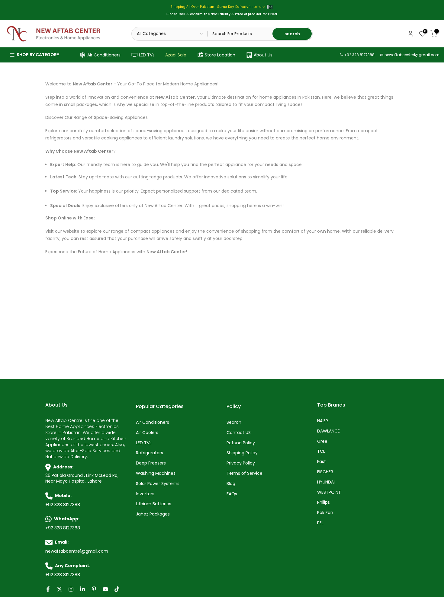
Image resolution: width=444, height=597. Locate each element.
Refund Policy (241, 443)
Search (234, 422)
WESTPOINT (329, 492)
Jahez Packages (153, 514)
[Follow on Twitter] (59, 589)
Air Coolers (147, 433)
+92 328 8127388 (359, 54)
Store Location (220, 55)
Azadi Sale (175, 55)
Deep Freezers (151, 463)
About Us (263, 55)
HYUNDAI (326, 482)
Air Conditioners (104, 55)
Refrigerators (149, 453)
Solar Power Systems (157, 484)
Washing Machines (155, 473)
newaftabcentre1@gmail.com (411, 54)
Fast (321, 462)
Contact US (239, 433)
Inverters (145, 494)
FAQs (232, 494)
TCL (321, 451)
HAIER (322, 421)
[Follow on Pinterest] (94, 589)
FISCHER (325, 472)
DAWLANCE (328, 431)
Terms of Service (244, 473)
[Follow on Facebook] (48, 589)
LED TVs (147, 55)
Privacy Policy (241, 463)
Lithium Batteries (153, 504)
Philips (323, 502)
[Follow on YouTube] (105, 589)
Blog (231, 484)
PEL (320, 523)
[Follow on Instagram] (71, 589)
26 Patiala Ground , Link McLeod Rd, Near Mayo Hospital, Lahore (81, 478)
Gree (322, 441)
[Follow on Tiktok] (117, 589)
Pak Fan (325, 513)
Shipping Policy (242, 453)
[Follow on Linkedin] (82, 589)
